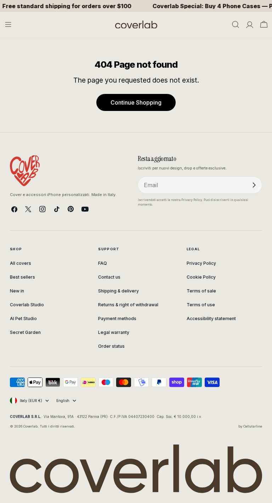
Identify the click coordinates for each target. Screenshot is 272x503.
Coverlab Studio (27, 304)
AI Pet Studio (23, 318)
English (62, 400)
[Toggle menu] (8, 24)
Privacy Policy (201, 263)
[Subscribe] (253, 185)
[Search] (235, 24)
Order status (111, 346)
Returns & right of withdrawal (128, 304)
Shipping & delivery (118, 291)
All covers (20, 263)
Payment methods (117, 318)
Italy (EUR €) (31, 400)
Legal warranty (113, 332)
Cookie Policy (201, 277)
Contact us (109, 277)
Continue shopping (136, 102)
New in (17, 291)
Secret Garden (25, 332)
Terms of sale (201, 291)
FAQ (102, 263)
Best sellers (22, 277)
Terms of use (201, 304)
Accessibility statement (211, 318)
